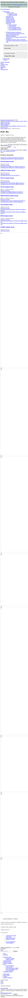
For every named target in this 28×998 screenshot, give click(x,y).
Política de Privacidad (10, 938)
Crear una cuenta (4, 988)
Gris (4, 151)
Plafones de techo (10, 959)
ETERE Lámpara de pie (7, 227)
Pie (14, 151)
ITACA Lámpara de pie (7, 178)
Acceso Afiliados (9, 942)
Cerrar (2, 950)
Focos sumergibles (10, 970)
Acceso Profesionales (10, 941)
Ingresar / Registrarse (7, 977)
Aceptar (9, 993)
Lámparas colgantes (10, 958)
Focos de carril (9, 966)
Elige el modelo (4, 145)
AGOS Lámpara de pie (7, 187)
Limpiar (9, 145)
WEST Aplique (4, 128)
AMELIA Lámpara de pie (8, 170)
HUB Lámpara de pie (7, 215)
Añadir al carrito (4, 148)
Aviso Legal (8, 936)
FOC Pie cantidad (6, 147)
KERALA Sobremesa (5, 123)
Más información (4, 993)
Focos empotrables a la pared (12, 968)
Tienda (4, 120)
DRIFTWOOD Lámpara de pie (9, 195)
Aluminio (25, 150)
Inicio (2, 120)
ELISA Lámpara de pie (7, 161)
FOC (2, 151)
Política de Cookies (10, 939)
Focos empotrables (10, 965)
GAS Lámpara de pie (7, 204)
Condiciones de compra (11, 935)
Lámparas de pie (10, 120)
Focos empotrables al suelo (12, 969)
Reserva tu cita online (17, 4)
